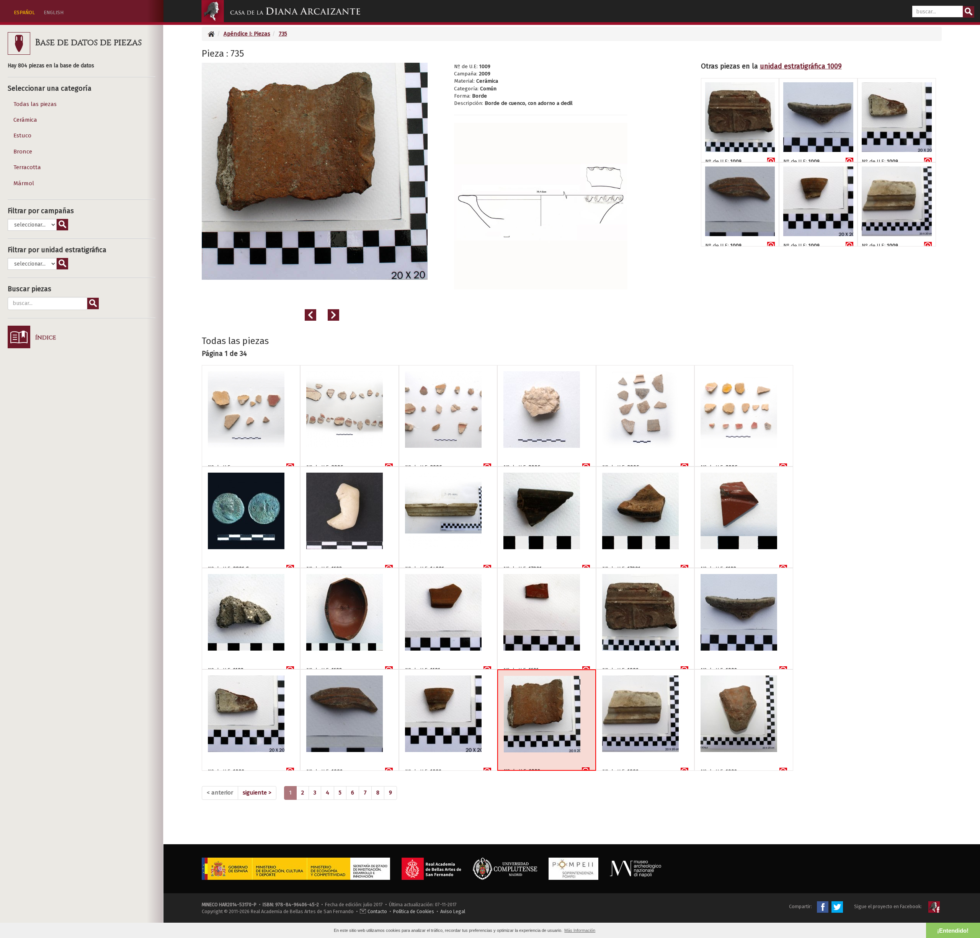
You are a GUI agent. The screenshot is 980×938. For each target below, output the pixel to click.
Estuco (22, 135)
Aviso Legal (452, 911)
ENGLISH (54, 12)
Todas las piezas (35, 104)
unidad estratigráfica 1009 (801, 66)
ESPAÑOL (24, 12)
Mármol (23, 183)
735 (283, 33)
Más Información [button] (579, 930)
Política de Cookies (413, 911)
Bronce (22, 151)
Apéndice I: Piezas (247, 33)
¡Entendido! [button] (953, 930)
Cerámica (25, 119)
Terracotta (27, 167)
